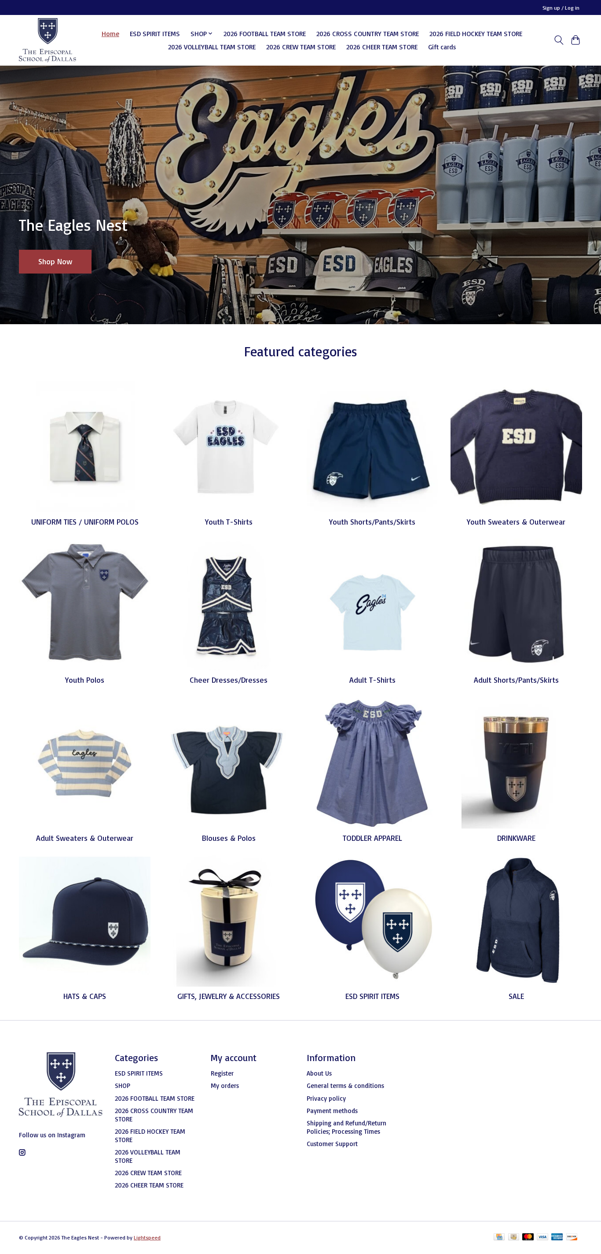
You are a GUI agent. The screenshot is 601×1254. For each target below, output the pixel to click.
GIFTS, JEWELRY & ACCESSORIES (228, 996)
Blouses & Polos (229, 838)
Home (110, 33)
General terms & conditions (345, 1085)
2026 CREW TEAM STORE (301, 46)
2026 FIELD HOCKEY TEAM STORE (475, 33)
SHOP (122, 1085)
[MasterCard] (528, 1237)
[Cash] (513, 1237)
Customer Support (332, 1143)
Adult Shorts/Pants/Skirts (516, 679)
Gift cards (442, 46)
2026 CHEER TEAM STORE (382, 46)
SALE (516, 996)
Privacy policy (326, 1098)
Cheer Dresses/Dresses (229, 679)
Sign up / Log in (560, 7)
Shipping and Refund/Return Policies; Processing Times (346, 1127)
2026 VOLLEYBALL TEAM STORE (212, 46)
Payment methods (332, 1110)
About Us (319, 1073)
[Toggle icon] (558, 40)
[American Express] (557, 1237)
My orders (225, 1085)
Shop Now (55, 261)
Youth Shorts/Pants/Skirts (372, 521)
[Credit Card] (499, 1237)
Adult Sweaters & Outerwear (84, 838)
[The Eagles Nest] (47, 40)
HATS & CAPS (84, 996)
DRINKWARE (516, 838)
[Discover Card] (572, 1237)
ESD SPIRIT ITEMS (155, 33)
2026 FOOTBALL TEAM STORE (265, 33)
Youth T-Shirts (229, 521)
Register (222, 1073)
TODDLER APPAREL (372, 838)
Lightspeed (147, 1237)
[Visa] (542, 1237)
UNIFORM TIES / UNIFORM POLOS (85, 521)
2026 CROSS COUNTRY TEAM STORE (367, 33)
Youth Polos (84, 679)
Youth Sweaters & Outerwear (516, 521)
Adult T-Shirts (372, 679)
